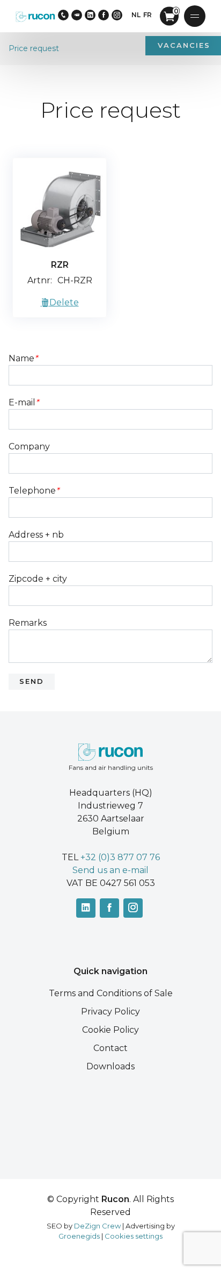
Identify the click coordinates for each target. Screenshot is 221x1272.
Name (23, 358)
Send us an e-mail (110, 870)
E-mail (24, 402)
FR (147, 15)
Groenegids (79, 1236)
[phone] (63, 15)
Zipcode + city (38, 579)
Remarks (28, 623)
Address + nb (36, 535)
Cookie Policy (110, 1030)
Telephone (34, 490)
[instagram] (117, 15)
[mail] (76, 15)
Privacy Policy (110, 1011)
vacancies (184, 45)
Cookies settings (134, 1236)
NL (136, 15)
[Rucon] (36, 16)
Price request (34, 48)
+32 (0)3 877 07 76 (120, 857)
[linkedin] (90, 15)
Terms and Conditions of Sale (111, 993)
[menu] (194, 16)
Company (29, 446)
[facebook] (103, 15)
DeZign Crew (97, 1225)
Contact (110, 1048)
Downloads (110, 1066)
